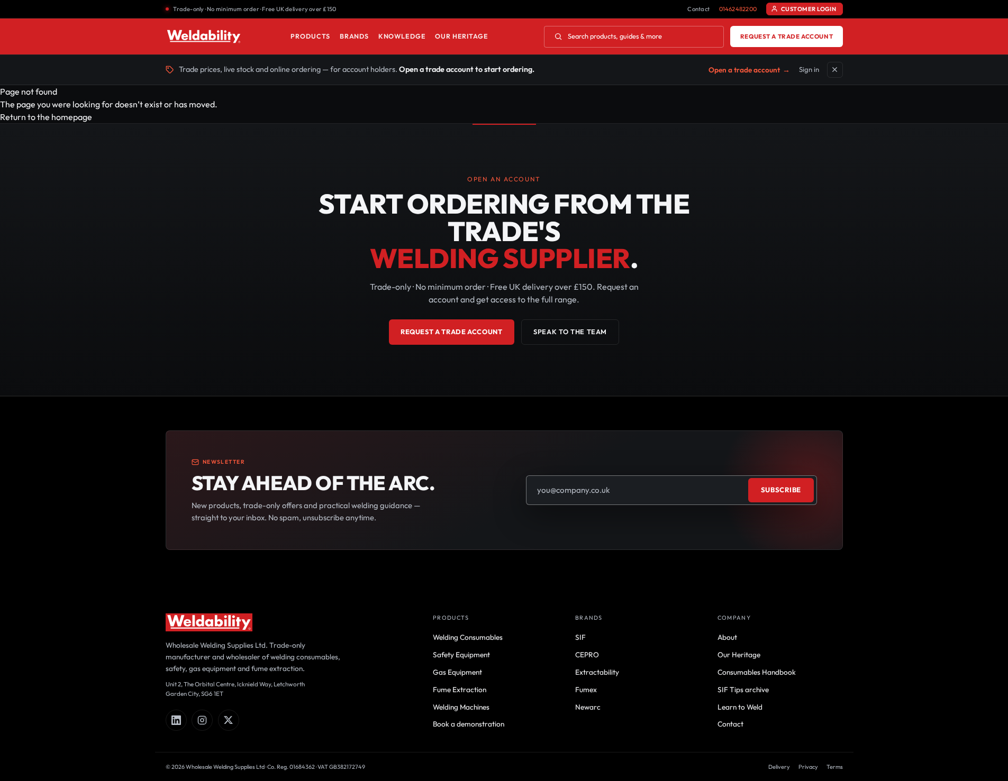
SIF (580, 637)
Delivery (779, 766)
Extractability (597, 672)
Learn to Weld (740, 707)
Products (310, 36)
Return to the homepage (46, 117)
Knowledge (402, 36)
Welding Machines (461, 707)
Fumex (586, 689)
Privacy (808, 766)
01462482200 (738, 9)
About (727, 637)
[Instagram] (202, 720)
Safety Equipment (461, 654)
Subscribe (781, 489)
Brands (354, 36)
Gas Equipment (457, 672)
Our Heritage (461, 36)
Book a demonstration (468, 724)
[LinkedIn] (176, 720)
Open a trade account (749, 70)
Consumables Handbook (757, 672)
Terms (835, 766)
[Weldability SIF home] (204, 36)
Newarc (588, 707)
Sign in (809, 69)
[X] (228, 720)
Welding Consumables (468, 637)
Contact (698, 9)
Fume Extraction (459, 689)
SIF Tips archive (743, 689)
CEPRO (587, 654)
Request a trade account (786, 36)
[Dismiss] (835, 70)
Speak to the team (570, 331)
